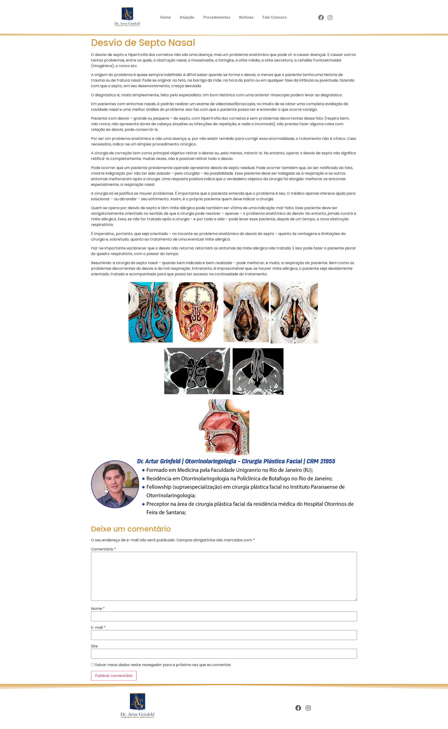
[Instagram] (330, 18)
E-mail (98, 627)
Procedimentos (216, 17)
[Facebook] (321, 18)
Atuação (187, 17)
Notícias (246, 17)
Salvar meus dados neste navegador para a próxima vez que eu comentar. (163, 665)
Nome (98, 609)
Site (94, 646)
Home (165, 17)
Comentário (103, 549)
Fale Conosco (274, 17)
